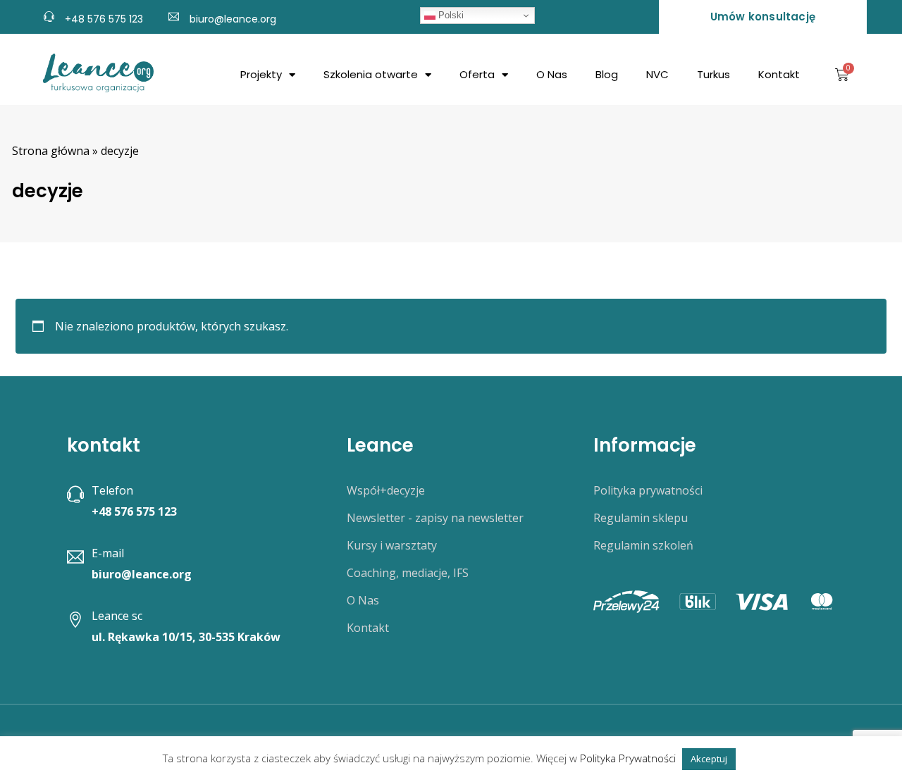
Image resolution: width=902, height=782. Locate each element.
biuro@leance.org (233, 19)
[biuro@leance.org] (173, 15)
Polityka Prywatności (628, 758)
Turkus (713, 74)
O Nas (551, 74)
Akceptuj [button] (709, 758)
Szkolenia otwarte (370, 74)
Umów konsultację (762, 16)
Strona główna (50, 151)
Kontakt (779, 74)
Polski (449, 15)
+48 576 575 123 (104, 19)
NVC (657, 74)
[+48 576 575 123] (49, 15)
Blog (606, 74)
